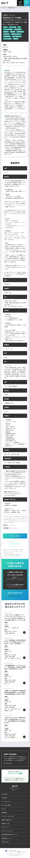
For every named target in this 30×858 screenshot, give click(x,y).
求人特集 (4, 798)
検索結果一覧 (11, 7)
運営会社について (6, 838)
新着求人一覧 (5, 823)
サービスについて (6, 801)
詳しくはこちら (7, 763)
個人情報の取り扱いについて (9, 834)
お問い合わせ (5, 842)
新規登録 (20, 5)
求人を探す (5, 794)
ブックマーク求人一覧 (7, 816)
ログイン (4, 809)
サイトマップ (5, 827)
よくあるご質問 (6, 805)
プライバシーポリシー (7, 831)
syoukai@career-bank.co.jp (15, 586)
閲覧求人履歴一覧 (6, 820)
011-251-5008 (15, 575)
